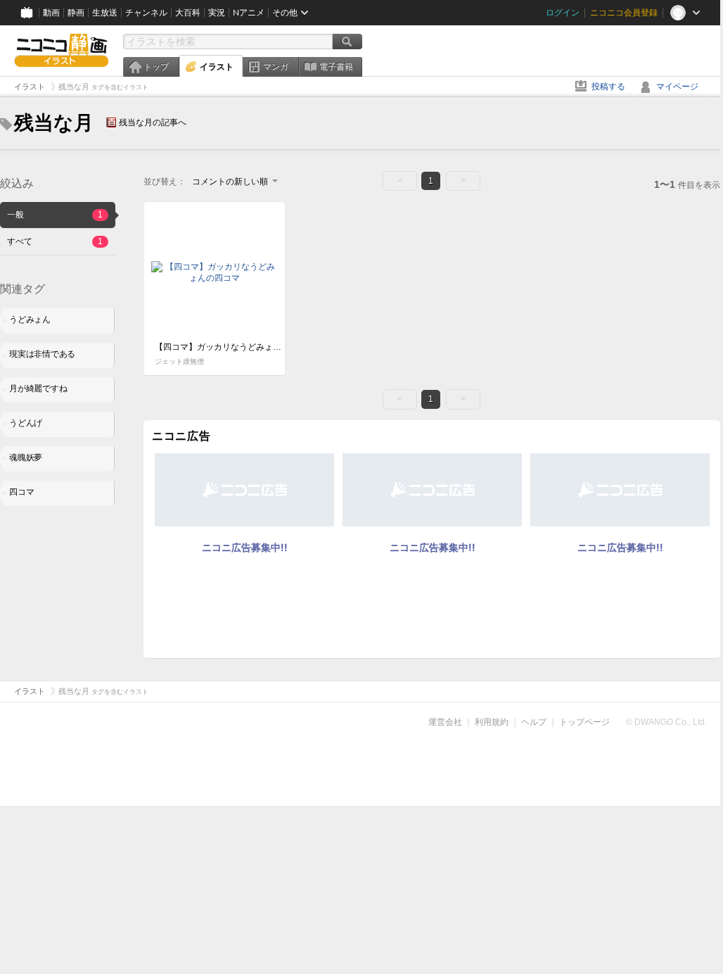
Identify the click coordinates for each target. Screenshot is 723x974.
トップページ (584, 722)
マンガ (275, 67)
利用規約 (491, 722)
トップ (156, 67)
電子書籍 (336, 67)
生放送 (104, 12)
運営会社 (445, 722)
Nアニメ (248, 12)
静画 (76, 12)
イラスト (216, 67)
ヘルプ (533, 722)
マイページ (677, 86)
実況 (216, 12)
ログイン (563, 12)
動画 (51, 12)
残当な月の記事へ (152, 122)
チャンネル (146, 12)
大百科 (187, 12)
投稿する (608, 86)
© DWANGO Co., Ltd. (666, 722)
